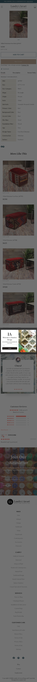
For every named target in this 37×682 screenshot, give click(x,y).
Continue (9, 348)
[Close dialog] (35, 331)
